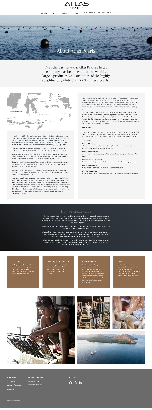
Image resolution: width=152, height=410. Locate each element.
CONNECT (101, 13)
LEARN (55, 13)
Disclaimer (10, 389)
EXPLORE (44, 13)
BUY (85, 13)
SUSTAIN (65, 13)
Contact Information (14, 385)
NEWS (109, 13)
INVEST (76, 13)
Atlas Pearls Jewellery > (35, 385)
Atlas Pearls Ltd (15, 400)
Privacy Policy (11, 381)
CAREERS (92, 13)
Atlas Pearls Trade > (34, 381)
